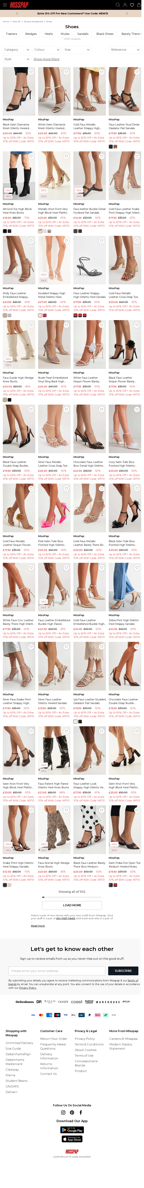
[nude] (40, 315)
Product (81, 1071)
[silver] (45, 231)
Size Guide (13, 1048)
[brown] (75, 231)
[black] (111, 147)
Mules (65, 34)
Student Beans (16, 1081)
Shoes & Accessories (33, 21)
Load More (72, 905)
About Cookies (85, 1050)
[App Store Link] (72, 1134)
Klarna (10, 1075)
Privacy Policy (85, 1038)
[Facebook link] (81, 1112)
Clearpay (12, 1069)
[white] (85, 315)
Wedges (31, 34)
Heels (49, 34)
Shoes (49, 21)
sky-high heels (65, 918)
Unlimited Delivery (19, 1043)
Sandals (82, 34)
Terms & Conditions (89, 1044)
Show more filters (46, 59)
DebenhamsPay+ (18, 1054)
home (6, 21)
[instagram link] (63, 1112)
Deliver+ (12, 1092)
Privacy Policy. (28, 987)
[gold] (40, 231)
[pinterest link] (72, 1112)
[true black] (9, 231)
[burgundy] (45, 315)
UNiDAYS (12, 1086)
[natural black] (5, 231)
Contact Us (48, 1074)
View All (16, 21)
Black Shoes (104, 34)
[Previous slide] (17, 13)
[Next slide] (127, 13)
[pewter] (49, 231)
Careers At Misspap (123, 1038)
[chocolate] (111, 885)
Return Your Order (53, 1038)
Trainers (11, 34)
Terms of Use (84, 1055)
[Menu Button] (5, 5)
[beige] (5, 400)
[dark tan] (115, 147)
